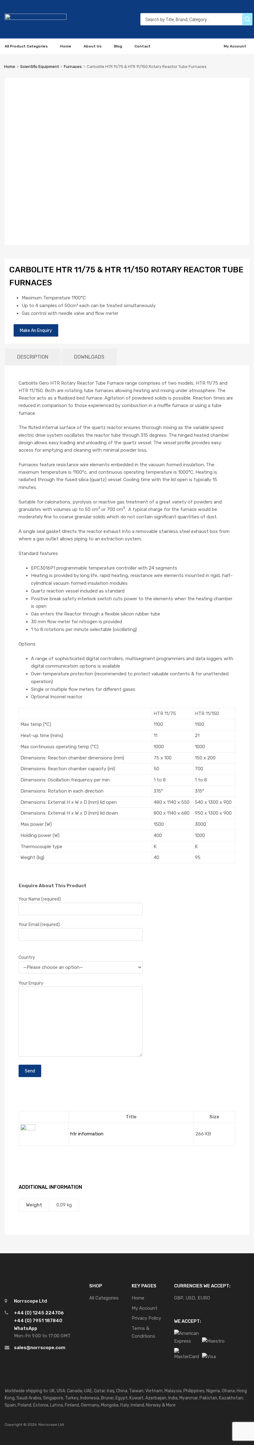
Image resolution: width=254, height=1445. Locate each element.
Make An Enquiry (36, 330)
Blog (118, 46)
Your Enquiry (31, 983)
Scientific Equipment (39, 66)
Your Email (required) (39, 924)
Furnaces (73, 66)
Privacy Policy (146, 1318)
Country (27, 957)
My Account (235, 46)
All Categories (104, 1298)
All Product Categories (26, 46)
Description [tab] (32, 357)
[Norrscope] (36, 18)
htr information (86, 1134)
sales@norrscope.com (39, 1347)
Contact (142, 46)
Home (65, 46)
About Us (93, 46)
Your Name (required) (40, 899)
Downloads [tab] (89, 357)
